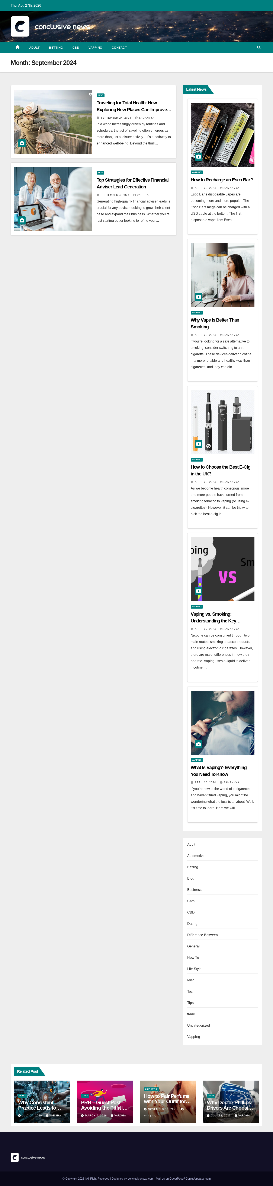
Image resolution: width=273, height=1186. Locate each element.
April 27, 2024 (206, 629)
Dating (192, 923)
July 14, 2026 (32, 1115)
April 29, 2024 (206, 335)
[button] (259, 47)
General (193, 946)
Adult (34, 47)
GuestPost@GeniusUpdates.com (190, 1178)
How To (193, 957)
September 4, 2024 (115, 195)
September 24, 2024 (116, 117)
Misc (100, 95)
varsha (143, 195)
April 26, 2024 (206, 782)
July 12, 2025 (221, 1115)
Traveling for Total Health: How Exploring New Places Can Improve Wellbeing (132, 109)
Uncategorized (198, 1025)
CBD (76, 47)
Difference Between (202, 935)
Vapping (95, 47)
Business (194, 890)
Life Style (194, 969)
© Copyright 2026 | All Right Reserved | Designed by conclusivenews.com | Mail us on (116, 1178)
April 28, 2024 (206, 482)
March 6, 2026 (96, 1115)
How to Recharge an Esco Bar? (222, 179)
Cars (191, 901)
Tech (191, 991)
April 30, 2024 (206, 187)
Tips (100, 172)
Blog (191, 878)
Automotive (196, 856)
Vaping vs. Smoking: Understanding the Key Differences (213, 620)
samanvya (146, 117)
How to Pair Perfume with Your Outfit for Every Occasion (166, 1101)
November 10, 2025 (163, 1109)
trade (191, 1014)
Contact (119, 47)
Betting (56, 47)
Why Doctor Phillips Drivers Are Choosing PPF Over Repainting (230, 1108)
